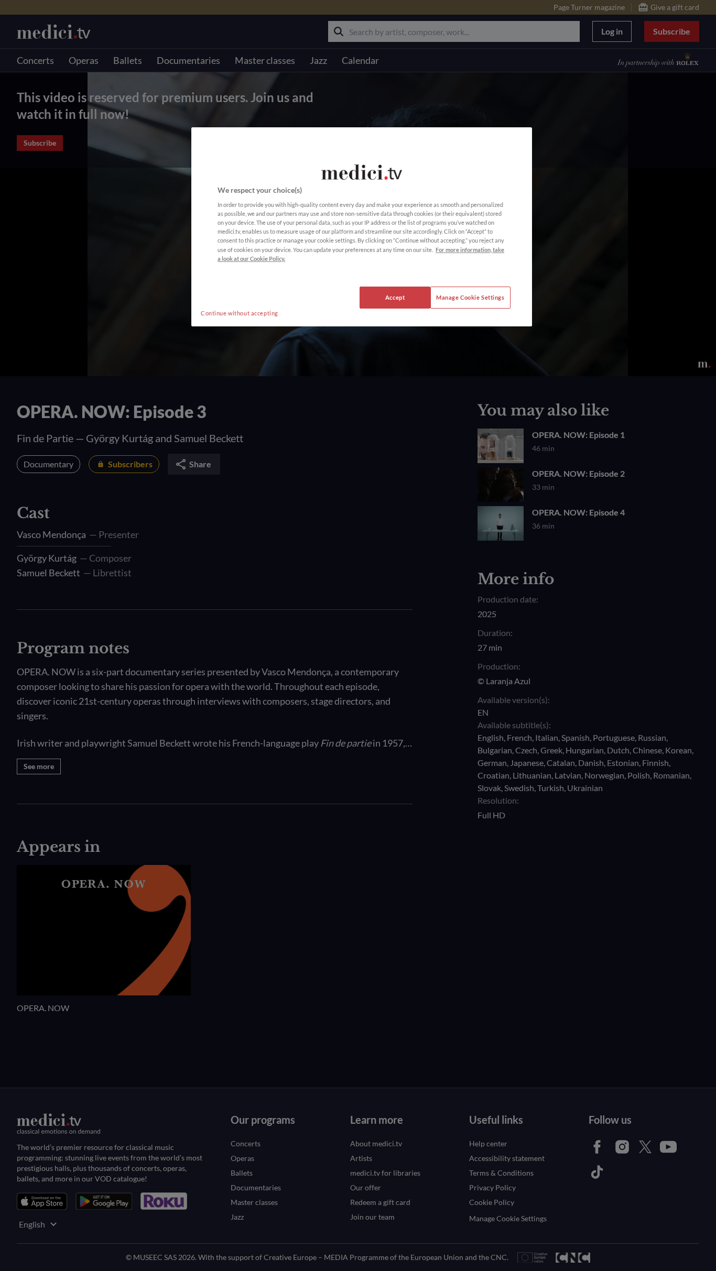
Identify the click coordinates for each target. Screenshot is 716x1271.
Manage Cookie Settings (470, 297)
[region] (361, 226)
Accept (395, 297)
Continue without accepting (239, 313)
